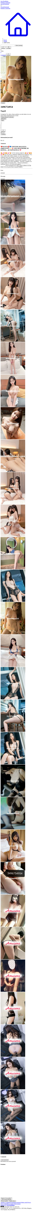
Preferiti (3, 2)
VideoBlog (7, 1203)
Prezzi (2, 1203)
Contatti (12, 1203)
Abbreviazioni (17, 1203)
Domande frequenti (16, 1202)
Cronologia (7, 2)
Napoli (5, 41)
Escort (5, 40)
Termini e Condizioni (6, 1202)
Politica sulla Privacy (26, 1202)
